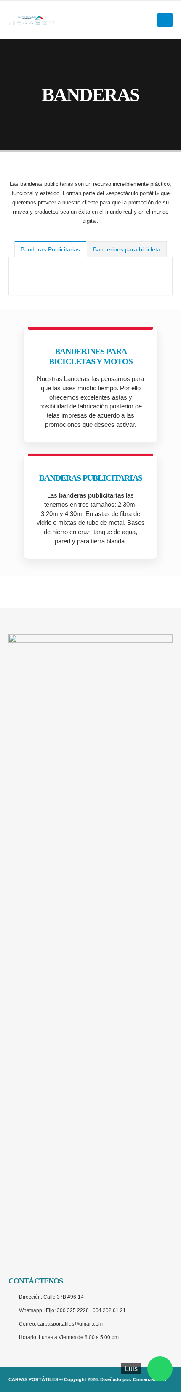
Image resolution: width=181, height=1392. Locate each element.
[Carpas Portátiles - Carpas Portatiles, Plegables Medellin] (31, 20)
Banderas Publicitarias (50, 249)
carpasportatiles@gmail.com (70, 1323)
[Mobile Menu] (165, 20)
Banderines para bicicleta (126, 249)
